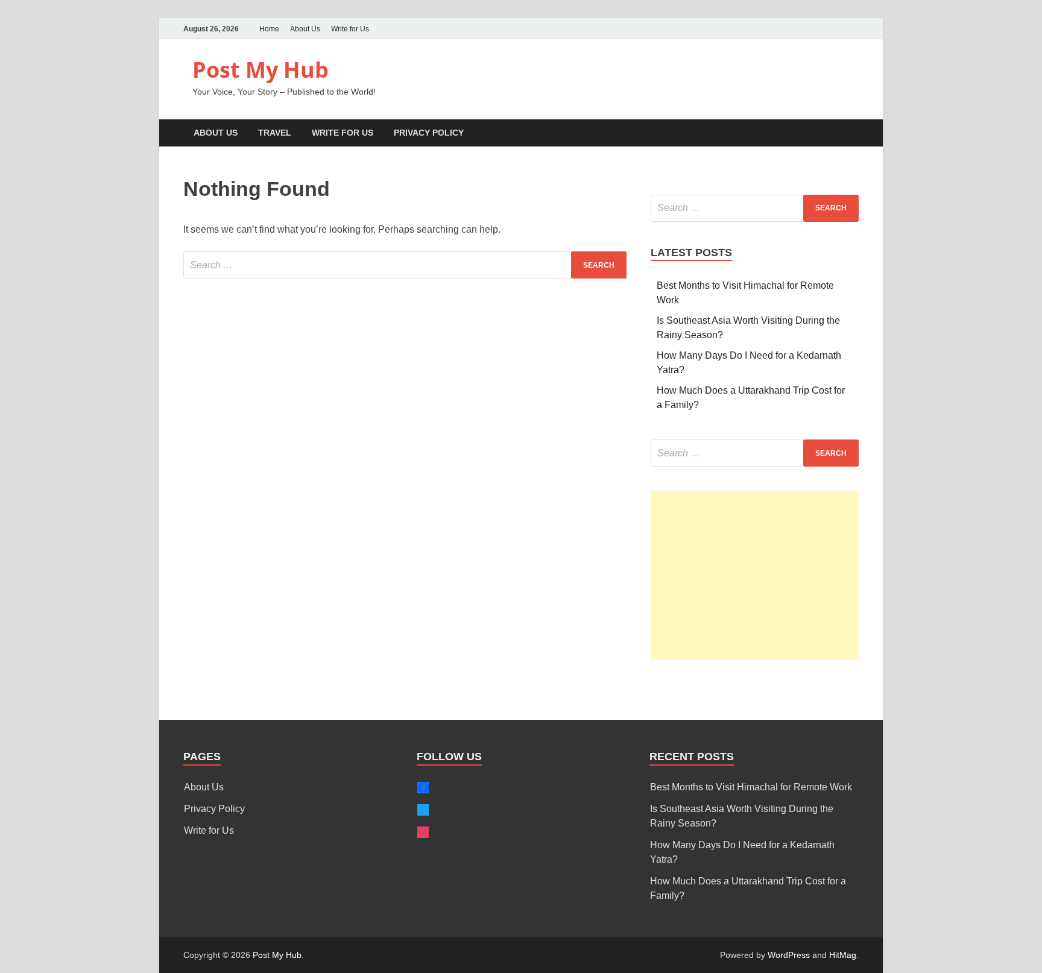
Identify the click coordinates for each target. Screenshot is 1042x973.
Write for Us (350, 29)
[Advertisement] (755, 575)
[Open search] (853, 133)
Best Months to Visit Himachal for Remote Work (751, 787)
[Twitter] (817, 28)
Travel (274, 132)
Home (269, 29)
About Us (305, 29)
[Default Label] (423, 832)
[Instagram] (851, 28)
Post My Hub (260, 69)
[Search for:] (405, 265)
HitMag (842, 955)
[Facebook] (834, 28)
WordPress (789, 955)
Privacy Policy (429, 132)
